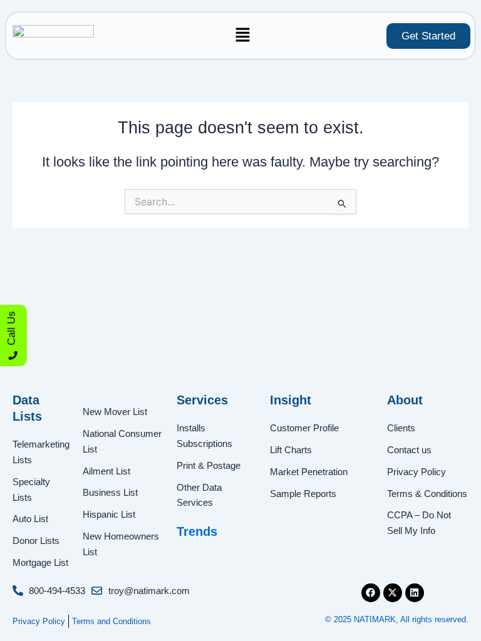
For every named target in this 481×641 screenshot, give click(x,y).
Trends (197, 531)
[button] (243, 35)
